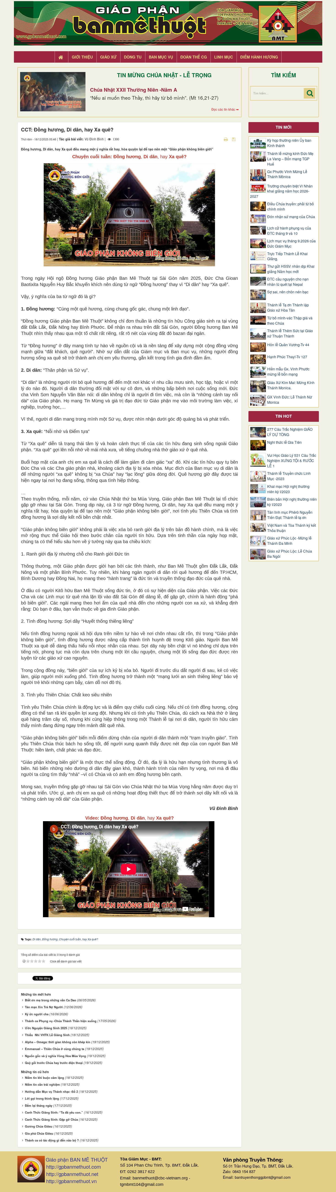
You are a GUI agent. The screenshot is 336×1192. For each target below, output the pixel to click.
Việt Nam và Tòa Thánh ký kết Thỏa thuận (291, 528)
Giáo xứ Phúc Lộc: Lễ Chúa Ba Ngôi (289, 554)
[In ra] (226, 139)
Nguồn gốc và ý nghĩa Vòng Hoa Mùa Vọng (55, 1056)
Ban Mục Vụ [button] (161, 57)
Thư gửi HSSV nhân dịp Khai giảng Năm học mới (291, 269)
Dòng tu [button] (132, 57)
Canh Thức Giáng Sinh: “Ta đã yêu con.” (54, 1112)
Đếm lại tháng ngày (38, 1105)
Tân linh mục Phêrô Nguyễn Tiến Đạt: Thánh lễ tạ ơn (289, 515)
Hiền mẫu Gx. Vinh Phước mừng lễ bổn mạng (288, 371)
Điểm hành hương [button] (259, 57)
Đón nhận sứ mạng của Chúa (291, 216)
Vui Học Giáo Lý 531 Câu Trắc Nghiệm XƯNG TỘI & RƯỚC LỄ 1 (291, 460)
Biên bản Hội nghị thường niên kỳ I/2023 (292, 502)
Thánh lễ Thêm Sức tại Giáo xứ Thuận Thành (290, 333)
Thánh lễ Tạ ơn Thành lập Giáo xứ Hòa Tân (288, 307)
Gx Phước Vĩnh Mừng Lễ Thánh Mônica (287, 174)
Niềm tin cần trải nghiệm (42, 1084)
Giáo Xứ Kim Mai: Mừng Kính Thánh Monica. (291, 385)
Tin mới (283, 127)
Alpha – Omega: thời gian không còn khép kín (57, 1042)
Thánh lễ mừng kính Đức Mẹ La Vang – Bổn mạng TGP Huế (290, 159)
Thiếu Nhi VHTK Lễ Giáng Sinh (47, 1035)
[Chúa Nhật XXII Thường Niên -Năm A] (52, 92)
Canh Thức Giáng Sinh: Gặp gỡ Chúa (51, 1119)
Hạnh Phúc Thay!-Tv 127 (287, 356)
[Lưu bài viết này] (234, 139)
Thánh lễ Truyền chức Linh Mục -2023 (289, 476)
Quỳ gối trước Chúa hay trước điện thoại (54, 1063)
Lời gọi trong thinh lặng (42, 1098)
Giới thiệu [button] (82, 57)
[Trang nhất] (61, 57)
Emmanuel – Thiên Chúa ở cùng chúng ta (54, 1049)
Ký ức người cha (36, 1014)
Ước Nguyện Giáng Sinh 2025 (46, 1028)
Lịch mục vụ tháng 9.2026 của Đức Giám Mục (291, 243)
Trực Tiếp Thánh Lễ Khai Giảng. (287, 256)
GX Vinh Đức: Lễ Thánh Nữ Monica (289, 400)
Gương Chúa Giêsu (38, 1126)
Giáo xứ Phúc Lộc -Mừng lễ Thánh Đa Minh (289, 541)
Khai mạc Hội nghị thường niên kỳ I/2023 (288, 489)
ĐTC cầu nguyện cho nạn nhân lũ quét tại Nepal (288, 282)
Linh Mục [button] (223, 57)
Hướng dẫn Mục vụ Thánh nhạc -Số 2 (51, 1091)
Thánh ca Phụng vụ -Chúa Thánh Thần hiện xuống (60, 1021)
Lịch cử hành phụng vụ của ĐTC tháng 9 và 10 (289, 231)
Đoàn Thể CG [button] (193, 57)
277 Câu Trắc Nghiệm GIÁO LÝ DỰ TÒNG (289, 432)
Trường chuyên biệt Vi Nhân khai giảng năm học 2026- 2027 (281, 191)
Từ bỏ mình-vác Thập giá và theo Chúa (289, 320)
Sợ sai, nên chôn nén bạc (287, 291)
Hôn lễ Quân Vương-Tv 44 (288, 344)
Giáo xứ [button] (108, 57)
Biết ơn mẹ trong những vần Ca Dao (50, 1000)
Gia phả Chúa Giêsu (39, 1133)
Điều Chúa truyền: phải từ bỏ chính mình (290, 206)
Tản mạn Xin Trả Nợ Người (44, 1007)
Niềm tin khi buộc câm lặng (44, 1077)
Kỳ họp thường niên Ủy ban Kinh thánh (289, 143)
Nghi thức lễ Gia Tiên (284, 442)
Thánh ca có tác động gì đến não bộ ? (52, 1140)
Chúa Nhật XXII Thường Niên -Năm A (133, 89)
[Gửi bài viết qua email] (218, 139)
